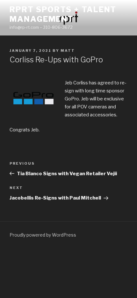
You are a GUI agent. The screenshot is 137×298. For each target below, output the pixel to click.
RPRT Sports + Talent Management (63, 14)
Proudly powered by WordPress (43, 235)
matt (68, 50)
